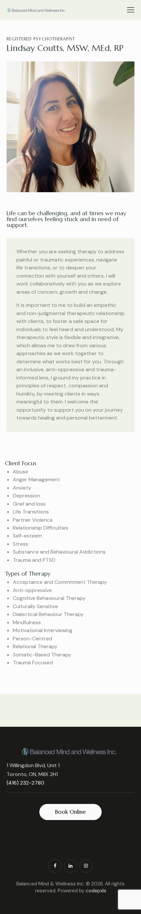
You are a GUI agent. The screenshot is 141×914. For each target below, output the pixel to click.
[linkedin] (70, 866)
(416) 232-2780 (25, 782)
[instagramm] (85, 866)
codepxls (96, 890)
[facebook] (55, 866)
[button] (130, 9)
